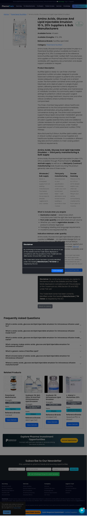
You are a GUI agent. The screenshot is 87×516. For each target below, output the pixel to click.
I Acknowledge (57, 271)
